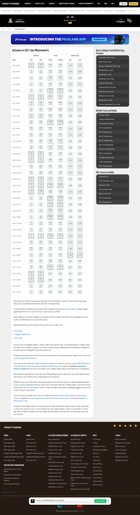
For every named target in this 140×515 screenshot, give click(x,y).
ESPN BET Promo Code (56, 462)
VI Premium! (32, 358)
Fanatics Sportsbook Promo (57, 443)
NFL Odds (18, 331)
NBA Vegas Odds (9, 446)
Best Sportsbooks (54, 439)
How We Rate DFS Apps (11, 484)
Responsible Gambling (100, 450)
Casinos (51, 3)
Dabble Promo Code (77, 457)
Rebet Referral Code (77, 471)
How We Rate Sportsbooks (12, 475)
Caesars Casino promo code (62, 398)
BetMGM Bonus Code (106, 70)
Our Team (96, 457)
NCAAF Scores (108, 11)
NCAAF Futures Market (60, 11)
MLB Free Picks (31, 450)
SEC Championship (105, 128)
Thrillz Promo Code (77, 450)
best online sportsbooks (40, 363)
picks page (20, 358)
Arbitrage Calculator (121, 460)
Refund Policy (97, 471)
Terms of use (97, 467)
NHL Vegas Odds (9, 460)
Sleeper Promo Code (55, 473)
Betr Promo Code (76, 460)
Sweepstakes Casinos (66, 3)
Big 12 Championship (105, 140)
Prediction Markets (86, 3)
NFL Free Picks (31, 443)
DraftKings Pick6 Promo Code (80, 489)
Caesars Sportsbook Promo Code (109, 104)
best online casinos (63, 395)
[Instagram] (136, 425)
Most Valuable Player (105, 189)
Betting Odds (8, 439)
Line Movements (20, 29)
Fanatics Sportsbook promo (30, 366)
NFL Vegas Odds (9, 443)
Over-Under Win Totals (106, 123)
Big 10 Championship (105, 136)
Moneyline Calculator (122, 457)
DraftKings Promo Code (106, 79)
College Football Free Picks (35, 453)
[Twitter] (120, 425)
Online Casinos (98, 485)
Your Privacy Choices (8, 492)
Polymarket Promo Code (107, 57)
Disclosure (81, 511)
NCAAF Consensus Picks (76, 11)
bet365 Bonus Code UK (55, 487)
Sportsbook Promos (99, 446)
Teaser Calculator (120, 450)
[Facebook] (115, 425)
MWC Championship (105, 153)
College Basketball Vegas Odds (14, 457)
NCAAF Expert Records (94, 11)
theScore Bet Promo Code (107, 87)
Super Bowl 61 (103, 176)
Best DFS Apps (76, 439)
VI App (95, 443)
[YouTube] (125, 425)
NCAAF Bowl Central (44, 11)
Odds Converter (120, 446)
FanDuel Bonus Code (55, 450)
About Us (96, 453)
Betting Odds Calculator (122, 443)
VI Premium (97, 439)
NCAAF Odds (18, 11)
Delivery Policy (97, 474)
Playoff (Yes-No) (104, 185)
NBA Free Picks (31, 446)
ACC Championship (105, 132)
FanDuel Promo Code (106, 83)
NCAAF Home (7, 11)
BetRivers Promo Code (106, 96)
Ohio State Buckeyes (35, 312)
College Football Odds (22, 334)
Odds (3, 29)
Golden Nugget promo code (39, 398)
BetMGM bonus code (54, 366)
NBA (105, 3)
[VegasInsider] (13, 427)
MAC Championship (105, 166)
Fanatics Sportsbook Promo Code (109, 66)
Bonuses (28, 3)
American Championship (106, 149)
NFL (99, 3)
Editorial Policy (97, 481)
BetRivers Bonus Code (55, 469)
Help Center (96, 460)
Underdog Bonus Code (55, 466)
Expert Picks (39, 3)
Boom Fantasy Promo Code (79, 464)
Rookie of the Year (105, 193)
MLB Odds (18, 338)
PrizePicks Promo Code (78, 467)
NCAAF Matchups (120, 11)
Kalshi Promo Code (105, 62)
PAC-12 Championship (106, 145)
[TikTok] (131, 425)
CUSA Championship (105, 162)
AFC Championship (105, 202)
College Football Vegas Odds (13, 453)
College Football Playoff (106, 119)
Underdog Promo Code (106, 91)
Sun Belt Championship (106, 157)
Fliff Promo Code (76, 453)
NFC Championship (105, 198)
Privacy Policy (97, 464)
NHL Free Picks (31, 460)
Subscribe (133, 4)
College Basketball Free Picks (35, 457)
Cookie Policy (97, 478)
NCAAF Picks (29, 11)
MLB (112, 3)
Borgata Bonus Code (105, 100)
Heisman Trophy (104, 115)
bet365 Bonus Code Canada (57, 483)
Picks (9, 29)
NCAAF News (133, 11)
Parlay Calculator (120, 439)
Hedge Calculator (120, 453)
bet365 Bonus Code (105, 74)
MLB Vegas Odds (9, 450)
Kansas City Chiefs (67, 309)
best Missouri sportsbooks (29, 387)
